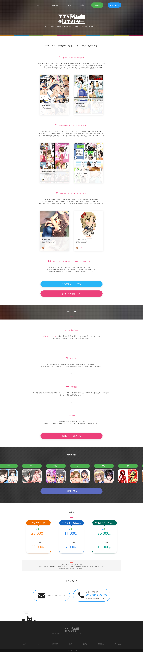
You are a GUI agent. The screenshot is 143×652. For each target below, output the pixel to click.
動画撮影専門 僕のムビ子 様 (48, 108)
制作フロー (40, 5)
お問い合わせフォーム (49, 336)
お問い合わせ (115, 5)
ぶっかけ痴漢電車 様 (80, 106)
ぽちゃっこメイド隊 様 (81, 242)
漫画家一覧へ (71, 491)
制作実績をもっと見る (71, 284)
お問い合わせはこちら (71, 293)
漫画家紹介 (55, 5)
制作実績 (82, 5)
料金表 (69, 5)
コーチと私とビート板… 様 (48, 242)
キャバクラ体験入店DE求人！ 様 (49, 174)
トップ (26, 5)
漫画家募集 (98, 5)
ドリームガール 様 (80, 176)
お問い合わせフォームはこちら (56, 595)
